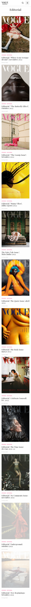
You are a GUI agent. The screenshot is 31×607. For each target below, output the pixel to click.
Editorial (9, 55)
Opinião (4, 55)
